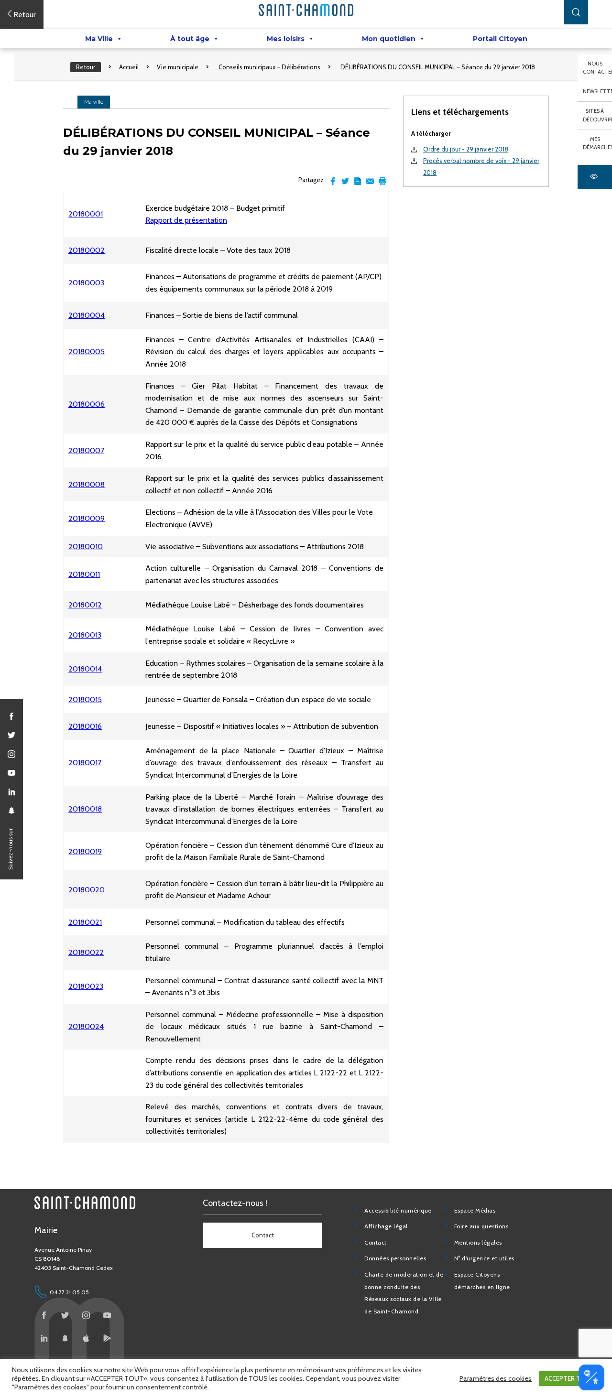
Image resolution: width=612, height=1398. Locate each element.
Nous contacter (597, 68)
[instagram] (11, 754)
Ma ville (93, 101)
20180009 (86, 518)
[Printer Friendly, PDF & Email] (357, 181)
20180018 (85, 808)
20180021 (85, 922)
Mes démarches (597, 143)
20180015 (85, 699)
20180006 (86, 404)
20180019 (85, 851)
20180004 (86, 315)
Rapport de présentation (186, 220)
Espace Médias (475, 1210)
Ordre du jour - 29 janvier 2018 (465, 149)
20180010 (85, 546)
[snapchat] (11, 810)
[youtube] (11, 773)
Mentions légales (478, 1242)
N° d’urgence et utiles (484, 1258)
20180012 (85, 604)
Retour (85, 67)
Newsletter (597, 91)
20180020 (86, 889)
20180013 (84, 634)
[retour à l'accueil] (306, 10)
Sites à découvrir (597, 115)
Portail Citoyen (500, 38)
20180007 (86, 450)
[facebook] (11, 716)
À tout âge (189, 38)
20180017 (84, 762)
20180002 (86, 250)
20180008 (86, 484)
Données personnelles (395, 1258)
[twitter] (11, 735)
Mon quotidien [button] (388, 38)
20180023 (85, 986)
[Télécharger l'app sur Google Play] (107, 1338)
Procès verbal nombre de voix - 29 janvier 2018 (481, 166)
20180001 (85, 213)
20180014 (85, 668)
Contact (375, 1242)
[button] (576, 12)
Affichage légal (386, 1226)
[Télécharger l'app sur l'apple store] (86, 1338)
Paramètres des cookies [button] (495, 1378)
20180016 (85, 726)
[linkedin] (11, 792)
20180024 (86, 1026)
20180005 (86, 351)
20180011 (84, 574)
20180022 (86, 952)
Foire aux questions (481, 1226)
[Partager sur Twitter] (345, 181)
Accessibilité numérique (398, 1210)
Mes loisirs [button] (286, 38)
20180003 (86, 282)
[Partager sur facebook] (333, 181)
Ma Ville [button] (99, 38)
